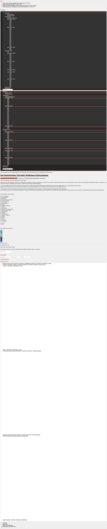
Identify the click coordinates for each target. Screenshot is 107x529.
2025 (10, 20)
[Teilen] (53, 241)
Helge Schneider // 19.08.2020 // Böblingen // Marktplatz (15, 519)
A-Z (8, 51)
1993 (10, 74)
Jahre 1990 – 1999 (11, 71)
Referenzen (7, 88)
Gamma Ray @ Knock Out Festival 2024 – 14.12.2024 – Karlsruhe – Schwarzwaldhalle (21, 434)
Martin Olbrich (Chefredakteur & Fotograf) (35, 178)
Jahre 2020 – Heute (11, 19)
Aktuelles (7, 13)
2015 (10, 36)
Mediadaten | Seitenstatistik (9, 526)
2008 (10, 49)
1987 (10, 82)
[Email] (53, 234)
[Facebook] (53, 231)
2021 (10, 24)
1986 (10, 83)
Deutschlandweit (11, 15)
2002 (10, 70)
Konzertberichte (8, 50)
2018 (10, 30)
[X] (53, 240)
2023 (10, 22)
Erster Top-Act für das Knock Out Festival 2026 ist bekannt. (16, 5)
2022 (10, 23)
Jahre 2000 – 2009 (11, 47)
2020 (10, 26)
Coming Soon (8, 87)
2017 (10, 33)
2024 (10, 21)
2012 (10, 42)
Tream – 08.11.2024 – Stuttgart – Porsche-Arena (34, 264)
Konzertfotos (8, 16)
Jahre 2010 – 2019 (11, 27)
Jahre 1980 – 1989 (11, 78)
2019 (10, 28)
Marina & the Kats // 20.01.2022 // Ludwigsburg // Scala (39, 263)
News (1, 1)
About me (5, 522)
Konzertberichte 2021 (12, 178)
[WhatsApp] (53, 232)
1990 (10, 77)
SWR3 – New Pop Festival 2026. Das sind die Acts (14, 3)
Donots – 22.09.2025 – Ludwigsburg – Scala (12, 349)
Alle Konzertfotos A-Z (12, 17)
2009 (10, 48)
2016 (10, 35)
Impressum (5, 524)
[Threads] (53, 238)
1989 (10, 80)
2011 (10, 44)
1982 (10, 86)
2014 (10, 39)
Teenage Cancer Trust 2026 (9, 4)
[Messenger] (53, 236)
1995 (10, 73)
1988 (10, 81)
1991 (10, 76)
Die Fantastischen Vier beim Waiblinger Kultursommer (24, 175)
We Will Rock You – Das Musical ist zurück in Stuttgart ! (15, 6)
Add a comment (4, 242)
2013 (10, 41)
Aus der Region (10, 14)
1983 (10, 84)
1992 (10, 75)
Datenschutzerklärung (8, 525)
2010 (10, 46)
